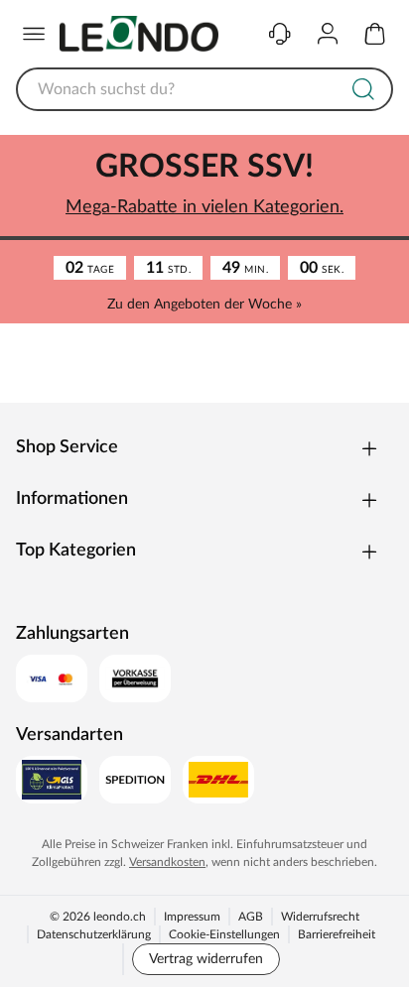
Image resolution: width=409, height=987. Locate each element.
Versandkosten (167, 862)
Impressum (192, 917)
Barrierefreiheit (336, 934)
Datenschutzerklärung (94, 934)
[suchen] (363, 89)
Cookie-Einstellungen (224, 934)
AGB (250, 917)
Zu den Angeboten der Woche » (204, 304)
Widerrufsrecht (320, 917)
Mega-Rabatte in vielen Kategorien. (204, 207)
